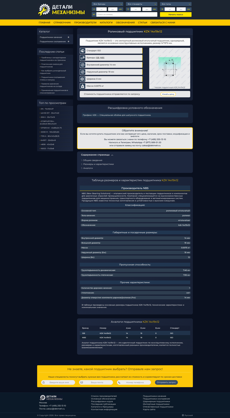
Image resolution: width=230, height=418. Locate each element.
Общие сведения (92, 160)
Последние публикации (103, 404)
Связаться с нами (163, 22)
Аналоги (88, 168)
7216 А (43, 136)
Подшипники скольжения (53, 41)
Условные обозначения (103, 398)
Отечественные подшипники (158, 406)
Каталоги (106, 22)
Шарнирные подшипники (156, 401)
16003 (43, 148)
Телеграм (126, 142)
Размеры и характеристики (98, 164)
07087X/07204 (47, 121)
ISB (97, 57)
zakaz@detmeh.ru (151, 145)
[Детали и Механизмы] (61, 9)
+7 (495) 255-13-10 (157, 139)
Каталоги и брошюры (102, 406)
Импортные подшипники (156, 404)
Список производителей (104, 396)
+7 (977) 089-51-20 (152, 142)
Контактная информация (104, 409)
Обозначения (125, 22)
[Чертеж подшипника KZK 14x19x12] (169, 68)
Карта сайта (149, 409)
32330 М (44, 132)
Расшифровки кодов (102, 401)
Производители (85, 22)
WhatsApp (137, 142)
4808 (43, 144)
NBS (102, 57)
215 (42, 109)
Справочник (62, 22)
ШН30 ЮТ (45, 113)
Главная (44, 22)
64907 (43, 140)
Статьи (142, 22)
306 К (43, 117)
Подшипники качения (51, 37)
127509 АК (45, 128)
